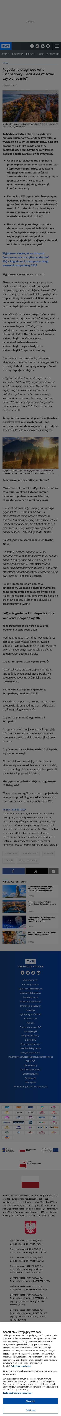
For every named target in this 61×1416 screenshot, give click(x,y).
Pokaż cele (30, 1410)
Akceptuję (30, 1401)
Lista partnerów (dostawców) (17, 1393)
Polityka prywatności (21, 1366)
